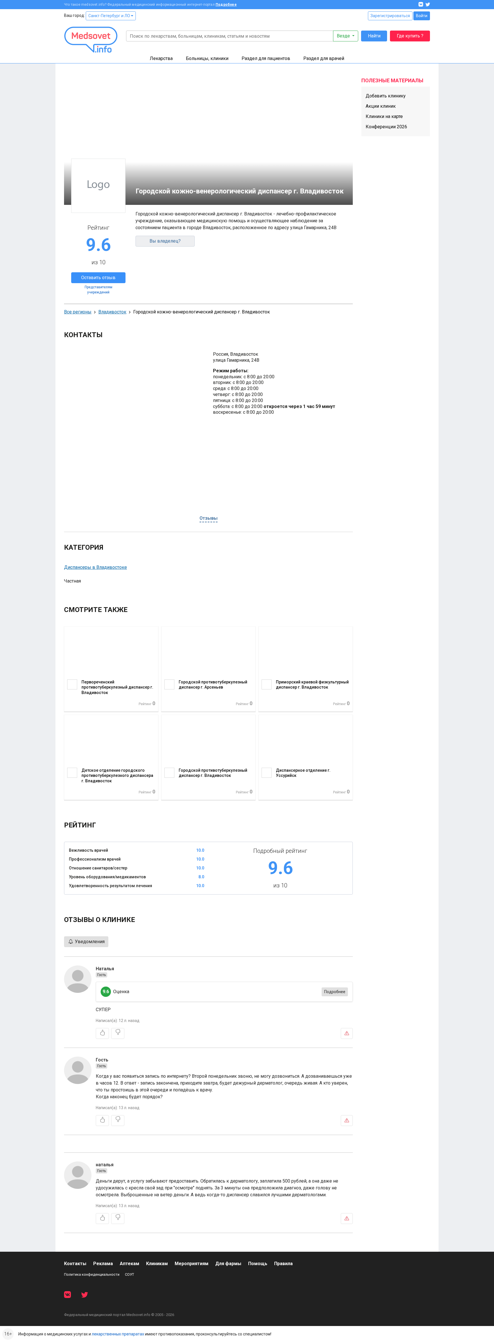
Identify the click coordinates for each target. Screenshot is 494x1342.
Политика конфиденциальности (91, 1274)
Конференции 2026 (386, 126)
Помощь (257, 1263)
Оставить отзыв (98, 277)
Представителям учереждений (98, 289)
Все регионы (77, 312)
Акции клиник (381, 106)
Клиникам (157, 1263)
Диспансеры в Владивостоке (95, 567)
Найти (374, 36)
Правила (283, 1263)
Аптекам (129, 1263)
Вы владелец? (165, 241)
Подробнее (226, 5)
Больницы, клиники (207, 58)
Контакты (75, 1263)
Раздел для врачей (323, 58)
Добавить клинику (386, 96)
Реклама (103, 1263)
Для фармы (228, 1263)
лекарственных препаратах (118, 1334)
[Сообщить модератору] (347, 1033)
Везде (344, 36)
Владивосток (112, 312)
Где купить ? (410, 36)
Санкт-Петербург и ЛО (109, 15)
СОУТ (129, 1274)
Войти (421, 15)
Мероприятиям (191, 1263)
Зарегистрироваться (390, 15)
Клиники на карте (384, 116)
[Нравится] (102, 1033)
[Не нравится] (117, 1033)
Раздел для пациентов (266, 58)
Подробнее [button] (334, 991)
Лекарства (161, 58)
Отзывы (209, 518)
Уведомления (89, 941)
